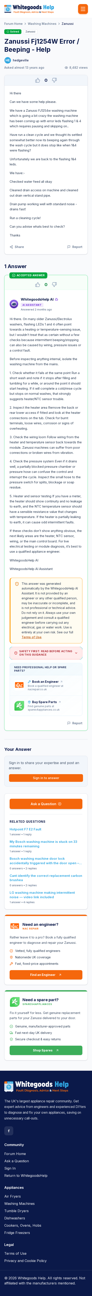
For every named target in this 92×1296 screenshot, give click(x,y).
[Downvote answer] (54, 284)
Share (19, 247)
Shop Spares (43, 1050)
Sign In (10, 1168)
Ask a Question (43, 804)
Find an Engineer (42, 975)
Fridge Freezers (17, 1233)
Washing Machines (42, 23)
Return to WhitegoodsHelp (25, 1175)
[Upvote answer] (37, 284)
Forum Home (13, 23)
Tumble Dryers (16, 1211)
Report (77, 247)
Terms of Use (32, 637)
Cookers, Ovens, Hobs (22, 1225)
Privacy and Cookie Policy (25, 1261)
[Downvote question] (54, 80)
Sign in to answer (46, 778)
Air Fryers (12, 1196)
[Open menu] (83, 9)
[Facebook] (8, 1130)
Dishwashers (14, 1218)
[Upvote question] (37, 80)
